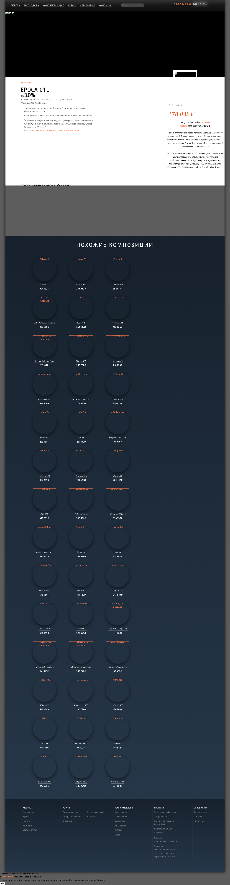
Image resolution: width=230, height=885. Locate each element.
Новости (158, 833)
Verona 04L (118, 743)
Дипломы (158, 837)
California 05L (117, 781)
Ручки (117, 834)
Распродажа (31, 5)
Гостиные (27, 821)
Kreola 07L (81, 284)
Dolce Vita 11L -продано (44, 322)
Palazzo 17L (44, 284)
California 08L (44, 781)
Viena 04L (44, 437)
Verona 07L (81, 361)
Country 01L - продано (118, 628)
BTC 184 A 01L (81, 743)
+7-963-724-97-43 (54, 131)
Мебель (27, 807)
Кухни (26, 817)
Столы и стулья (30, 830)
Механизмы (120, 825)
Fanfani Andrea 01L (117, 437)
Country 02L (81, 590)
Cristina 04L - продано (44, 361)
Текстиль (91, 817)
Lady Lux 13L (117, 590)
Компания (105, 5)
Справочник (87, 5)
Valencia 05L (44, 475)
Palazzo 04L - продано (81, 666)
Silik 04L (81, 437)
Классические (26, 82)
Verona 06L (118, 361)
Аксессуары (120, 821)
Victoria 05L (44, 590)
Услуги (72, 5)
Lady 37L (81, 322)
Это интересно (200, 812)
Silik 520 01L (81, 552)
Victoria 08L (117, 399)
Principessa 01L (81, 705)
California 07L (81, 781)
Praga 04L (117, 475)
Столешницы (121, 817)
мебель (15, 5)
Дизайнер (67, 821)
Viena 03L (117, 552)
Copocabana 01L (44, 399)
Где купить (200, 4)
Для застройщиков (163, 828)
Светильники (121, 812)
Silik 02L (44, 514)
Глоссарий (198, 817)
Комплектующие (53, 5)
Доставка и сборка (96, 812)
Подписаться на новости (165, 842)
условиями (7, 876)
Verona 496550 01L (44, 552)
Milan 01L (44, 705)
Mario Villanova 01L (118, 666)
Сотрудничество (161, 817)
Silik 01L (44, 743)
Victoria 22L (117, 284)
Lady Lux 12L (44, 628)
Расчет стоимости (71, 812)
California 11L (81, 514)
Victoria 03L (81, 628)
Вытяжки (119, 830)
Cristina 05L (117, 322)
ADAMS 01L (117, 705)
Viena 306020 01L (118, 514)
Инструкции (199, 821)
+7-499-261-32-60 (36, 131)
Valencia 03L (81, 475)
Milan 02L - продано (81, 399)
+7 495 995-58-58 (182, 4)
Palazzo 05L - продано (44, 666)
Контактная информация (166, 812)
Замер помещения (71, 817)
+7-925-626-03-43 (71, 131)
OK (2, 883)
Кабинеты (27, 825)
